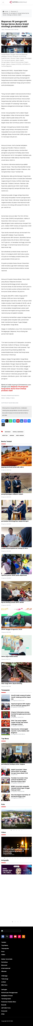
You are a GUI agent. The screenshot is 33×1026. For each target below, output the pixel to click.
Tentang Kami (6, 999)
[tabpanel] (16, 819)
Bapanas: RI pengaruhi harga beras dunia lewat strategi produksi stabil (16, 14)
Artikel (3, 982)
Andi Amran (20, 435)
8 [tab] (23, 858)
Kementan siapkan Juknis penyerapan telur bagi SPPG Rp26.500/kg (14, 682)
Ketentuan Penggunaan (9, 992)
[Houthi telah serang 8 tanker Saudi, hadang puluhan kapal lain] (5, 698)
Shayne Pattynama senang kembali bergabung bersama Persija (20, 714)
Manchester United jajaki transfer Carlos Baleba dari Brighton (20, 730)
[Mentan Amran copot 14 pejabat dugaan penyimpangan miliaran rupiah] (16, 483)
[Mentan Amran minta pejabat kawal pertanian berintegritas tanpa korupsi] (16, 510)
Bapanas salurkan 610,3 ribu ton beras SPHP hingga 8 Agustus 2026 (15, 628)
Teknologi (4, 979)
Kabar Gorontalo (6, 959)
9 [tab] (26, 858)
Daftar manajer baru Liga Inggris (14, 915)
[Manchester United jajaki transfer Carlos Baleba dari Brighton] (5, 731)
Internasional (5, 968)
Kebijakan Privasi (7, 995)
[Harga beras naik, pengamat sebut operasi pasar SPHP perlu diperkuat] (16, 564)
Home (6, 11)
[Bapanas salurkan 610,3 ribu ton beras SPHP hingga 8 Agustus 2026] (16, 618)
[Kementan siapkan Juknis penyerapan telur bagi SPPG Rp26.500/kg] (16, 672)
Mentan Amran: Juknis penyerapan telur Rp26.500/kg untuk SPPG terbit (15, 601)
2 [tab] (14, 830)
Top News (5, 738)
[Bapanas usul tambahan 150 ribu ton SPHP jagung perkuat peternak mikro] (16, 456)
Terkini (3, 942)
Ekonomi (14, 11)
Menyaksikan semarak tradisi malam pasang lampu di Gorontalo (16, 851)
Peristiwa (4, 962)
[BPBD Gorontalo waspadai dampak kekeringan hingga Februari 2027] (5, 789)
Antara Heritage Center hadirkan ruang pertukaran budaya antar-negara (15, 763)
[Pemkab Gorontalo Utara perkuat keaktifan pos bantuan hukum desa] (5, 780)
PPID (2, 1014)
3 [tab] (16, 830)
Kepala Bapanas (18, 431)
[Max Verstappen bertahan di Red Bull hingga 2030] (5, 797)
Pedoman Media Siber (8, 1002)
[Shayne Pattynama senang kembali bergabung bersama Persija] (5, 715)
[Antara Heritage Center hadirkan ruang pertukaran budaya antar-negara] (16, 753)
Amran (12, 435)
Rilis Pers (4, 985)
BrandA (3, 1005)
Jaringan (4, 989)
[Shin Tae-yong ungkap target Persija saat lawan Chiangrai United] (5, 723)
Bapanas (8, 431)
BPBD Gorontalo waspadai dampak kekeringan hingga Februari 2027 (20, 788)
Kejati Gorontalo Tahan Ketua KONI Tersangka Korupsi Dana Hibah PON (19, 771)
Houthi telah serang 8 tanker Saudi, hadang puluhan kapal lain (21, 697)
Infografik (5, 860)
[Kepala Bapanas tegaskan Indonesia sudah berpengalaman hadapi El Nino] (16, 537)
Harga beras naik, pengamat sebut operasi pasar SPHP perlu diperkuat (14, 574)
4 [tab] (19, 830)
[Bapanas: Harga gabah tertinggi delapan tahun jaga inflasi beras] (16, 645)
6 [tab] (18, 858)
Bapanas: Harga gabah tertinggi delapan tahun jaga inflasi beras (15, 655)
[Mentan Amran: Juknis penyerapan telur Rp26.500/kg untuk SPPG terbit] (16, 591)
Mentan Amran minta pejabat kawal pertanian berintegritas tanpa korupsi (14, 520)
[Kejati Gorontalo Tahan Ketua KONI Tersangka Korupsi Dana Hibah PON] (5, 772)
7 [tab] (20, 858)
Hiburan (4, 971)
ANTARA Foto (6, 1008)
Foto (3, 804)
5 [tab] (22, 830)
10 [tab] (28, 858)
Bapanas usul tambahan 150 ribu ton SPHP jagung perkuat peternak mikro (16, 466)
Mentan (5, 435)
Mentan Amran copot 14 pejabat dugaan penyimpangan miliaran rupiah (15, 493)
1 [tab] (11, 830)
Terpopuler (5, 690)
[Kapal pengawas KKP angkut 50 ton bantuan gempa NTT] (5, 706)
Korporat (4, 1011)
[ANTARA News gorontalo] (18, 2)
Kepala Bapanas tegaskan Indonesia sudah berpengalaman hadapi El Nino (14, 547)
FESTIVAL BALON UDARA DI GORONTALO (16, 824)
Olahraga (4, 976)
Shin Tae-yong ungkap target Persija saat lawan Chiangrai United (19, 722)
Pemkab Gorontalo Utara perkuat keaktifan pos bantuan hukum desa (19, 779)
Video (3, 832)
